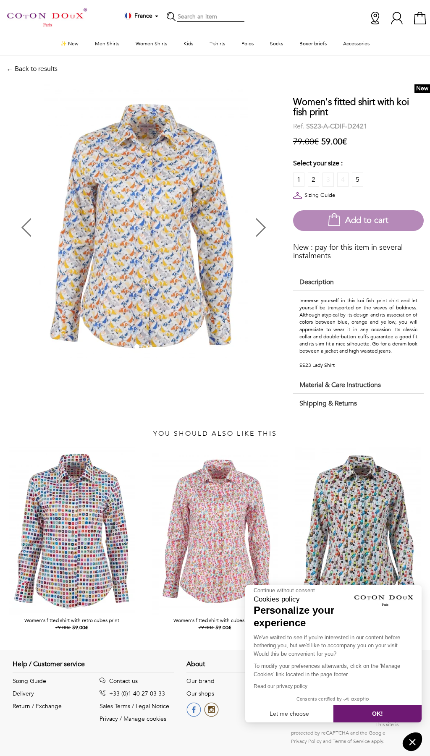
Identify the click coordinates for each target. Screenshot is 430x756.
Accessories (356, 43)
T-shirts (217, 43)
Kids (188, 43)
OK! (377, 713)
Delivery (23, 694)
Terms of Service (351, 741)
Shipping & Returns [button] (328, 403)
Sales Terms (115, 706)
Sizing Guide (319, 195)
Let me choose (289, 713)
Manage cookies (144, 719)
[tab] (358, 283)
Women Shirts (151, 43)
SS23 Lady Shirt (317, 365)
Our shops (200, 694)
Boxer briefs (313, 43)
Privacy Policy (306, 741)
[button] (74, 224)
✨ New (69, 43)
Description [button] (316, 282)
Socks (276, 43)
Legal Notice (152, 706)
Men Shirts (107, 43)
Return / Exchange (37, 706)
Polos (247, 43)
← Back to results (32, 68)
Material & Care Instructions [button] (340, 385)
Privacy (109, 719)
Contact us (123, 681)
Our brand (200, 681)
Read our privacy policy (280, 686)
